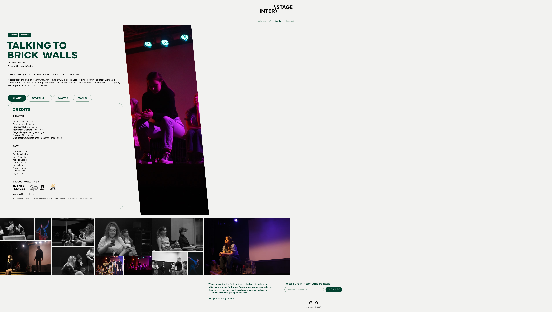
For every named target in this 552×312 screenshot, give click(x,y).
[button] (13, 35)
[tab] (17, 98)
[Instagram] (311, 302)
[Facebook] (316, 302)
